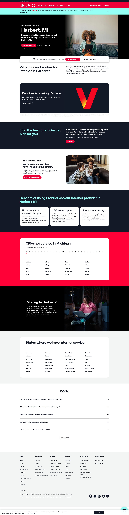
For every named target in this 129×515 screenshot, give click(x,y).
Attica (87, 271)
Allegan (47, 265)
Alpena (67, 268)
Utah (86, 362)
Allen (47, 268)
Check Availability (28, 45)
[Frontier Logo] (27, 5)
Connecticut (30, 362)
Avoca (87, 274)
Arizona (28, 356)
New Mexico (69, 353)
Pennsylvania (69, 368)
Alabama (28, 353)
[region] (64, 512)
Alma (66, 262)
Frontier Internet (71, 68)
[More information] (92, 10)
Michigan (48, 359)
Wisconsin (88, 372)
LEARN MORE (27, 103)
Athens (87, 265)
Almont (67, 265)
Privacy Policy (32, 513)
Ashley (87, 262)
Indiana (47, 353)
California (29, 359)
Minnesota (48, 362)
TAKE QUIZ (70, 141)
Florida (28, 365)
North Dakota (69, 362)
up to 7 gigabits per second (74, 70)
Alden (27, 274)
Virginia (87, 365)
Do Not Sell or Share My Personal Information (60, 497)
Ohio (66, 365)
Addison (28, 262)
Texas (87, 359)
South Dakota (89, 353)
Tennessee (88, 356)
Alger (47, 262)
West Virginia (89, 368)
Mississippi (49, 365)
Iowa (47, 356)
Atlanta (87, 268)
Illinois (28, 372)
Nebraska (48, 368)
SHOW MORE (64, 438)
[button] (108, 11)
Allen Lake (48, 271)
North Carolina (70, 359)
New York (68, 356)
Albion (28, 271)
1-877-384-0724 (45, 45)
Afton (27, 268)
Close (98, 512)
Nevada (47, 372)
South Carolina (70, 372)
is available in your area (77, 73)
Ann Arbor (68, 271)
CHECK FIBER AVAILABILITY (32, 177)
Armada (67, 274)
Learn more (23, 12)
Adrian (28, 265)
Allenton (48, 274)
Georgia (28, 368)
